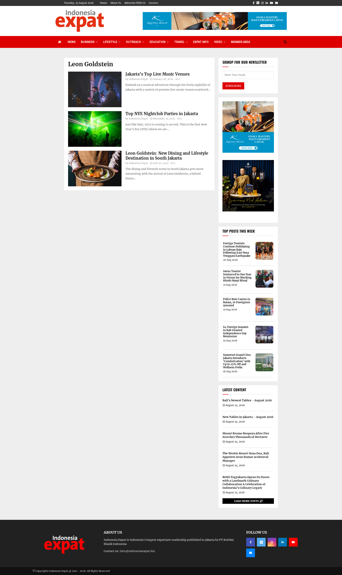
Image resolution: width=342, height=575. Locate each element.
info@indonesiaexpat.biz (137, 551)
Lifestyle (110, 42)
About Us (115, 2)
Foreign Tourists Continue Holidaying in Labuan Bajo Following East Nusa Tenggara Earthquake (236, 249)
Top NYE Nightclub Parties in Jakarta (161, 113)
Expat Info (201, 42)
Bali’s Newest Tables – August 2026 (247, 400)
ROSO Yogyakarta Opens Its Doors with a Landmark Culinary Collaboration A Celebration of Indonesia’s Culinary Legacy (245, 482)
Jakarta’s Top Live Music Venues (157, 74)
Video (218, 42)
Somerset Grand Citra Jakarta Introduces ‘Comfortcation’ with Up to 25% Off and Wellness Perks (237, 361)
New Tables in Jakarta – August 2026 (247, 417)
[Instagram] (272, 542)
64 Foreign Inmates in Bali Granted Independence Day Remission (235, 332)
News (71, 42)
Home (103, 2)
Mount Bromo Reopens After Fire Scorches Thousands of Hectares (245, 435)
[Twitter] (261, 542)
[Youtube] (293, 542)
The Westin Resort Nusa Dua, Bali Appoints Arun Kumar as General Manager (245, 457)
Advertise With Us (134, 2)
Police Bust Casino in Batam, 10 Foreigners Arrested (236, 302)
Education (157, 42)
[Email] (250, 552)
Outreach (133, 42)
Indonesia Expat (138, 79)
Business (87, 42)
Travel (179, 42)
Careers (153, 2)
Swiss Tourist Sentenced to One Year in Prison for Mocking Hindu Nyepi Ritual (237, 276)
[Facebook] (250, 542)
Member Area (240, 42)
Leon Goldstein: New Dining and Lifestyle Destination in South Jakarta (166, 156)
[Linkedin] (282, 542)
